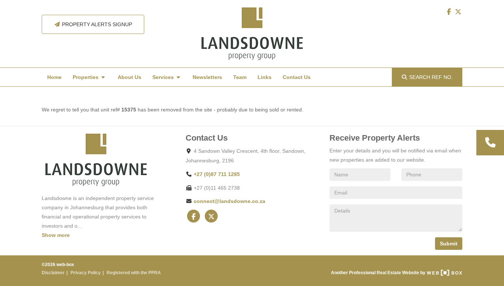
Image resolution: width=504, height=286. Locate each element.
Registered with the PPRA (134, 272)
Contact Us (297, 77)
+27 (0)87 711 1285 (217, 174)
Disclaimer (53, 272)
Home (54, 77)
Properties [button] (86, 77)
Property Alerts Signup (96, 24)
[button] (489, 142)
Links (265, 77)
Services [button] (163, 77)
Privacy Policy (85, 272)
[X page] (458, 12)
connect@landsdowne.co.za (229, 201)
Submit (449, 244)
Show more (56, 235)
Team (239, 77)
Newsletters (207, 77)
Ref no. (431, 77)
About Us (129, 77)
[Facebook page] (449, 12)
